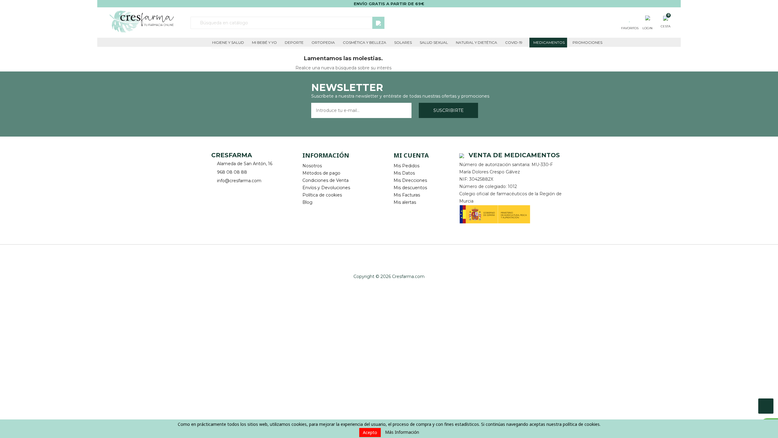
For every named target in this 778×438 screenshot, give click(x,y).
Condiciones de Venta (325, 180)
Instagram (233, 190)
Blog (307, 202)
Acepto (370, 432)
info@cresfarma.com (239, 180)
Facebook (216, 190)
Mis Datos (404, 173)
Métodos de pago (321, 173)
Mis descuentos (410, 187)
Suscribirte (448, 110)
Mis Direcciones (410, 180)
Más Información (402, 432)
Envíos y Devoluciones (326, 187)
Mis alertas (405, 202)
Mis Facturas (407, 195)
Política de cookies (322, 195)
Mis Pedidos (406, 166)
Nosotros (312, 166)
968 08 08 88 (232, 172)
